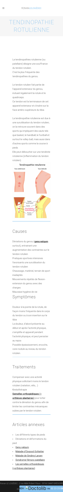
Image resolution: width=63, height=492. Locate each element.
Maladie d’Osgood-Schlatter (30, 451)
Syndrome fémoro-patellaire (30, 460)
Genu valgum (22, 447)
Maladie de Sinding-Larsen (29, 455)
